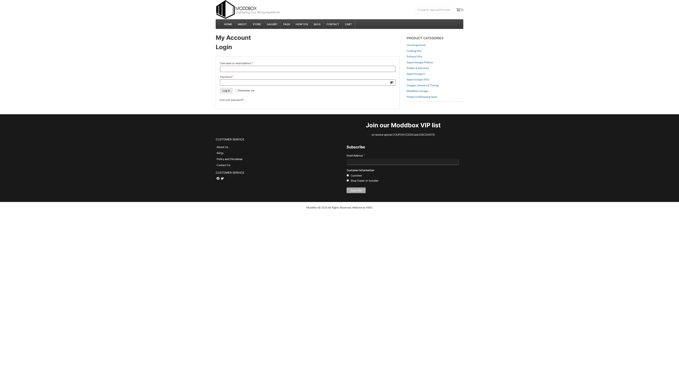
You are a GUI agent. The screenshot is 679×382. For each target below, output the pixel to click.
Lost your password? (231, 99)
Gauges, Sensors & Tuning (423, 85)
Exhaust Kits (414, 56)
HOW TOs (302, 24)
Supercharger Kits (418, 79)
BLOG (317, 24)
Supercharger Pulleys (420, 62)
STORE (257, 24)
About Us (222, 147)
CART (348, 24)
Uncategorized (416, 45)
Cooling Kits (414, 50)
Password (232, 76)
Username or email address (241, 63)
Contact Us (223, 165)
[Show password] (392, 82)
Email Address (356, 156)
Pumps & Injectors (418, 68)
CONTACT (332, 24)
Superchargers (416, 73)
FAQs (286, 24)
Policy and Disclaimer (230, 159)
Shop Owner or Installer (365, 180)
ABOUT (242, 24)
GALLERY (272, 24)
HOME (228, 24)
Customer (356, 175)
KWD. (369, 207)
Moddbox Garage (417, 90)
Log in (226, 90)
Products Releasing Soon (422, 96)
